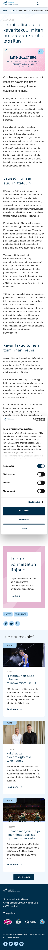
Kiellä (24, 528)
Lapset (7, 614)
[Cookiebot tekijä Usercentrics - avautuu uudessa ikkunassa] (34, 419)
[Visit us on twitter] (11, 944)
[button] (36, 3)
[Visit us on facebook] (5, 944)
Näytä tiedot (34, 502)
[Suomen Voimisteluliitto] (11, 891)
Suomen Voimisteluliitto (11, 3)
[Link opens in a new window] (7, 922)
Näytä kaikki (23, 877)
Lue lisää (15, 596)
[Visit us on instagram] (16, 944)
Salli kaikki (24, 510)
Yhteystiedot (9, 913)
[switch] (41, 474)
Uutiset (14, 11)
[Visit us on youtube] (21, 944)
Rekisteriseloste (38, 934)
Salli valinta (24, 519)
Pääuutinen (21, 614)
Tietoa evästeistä (12, 937)
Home (6, 11)
